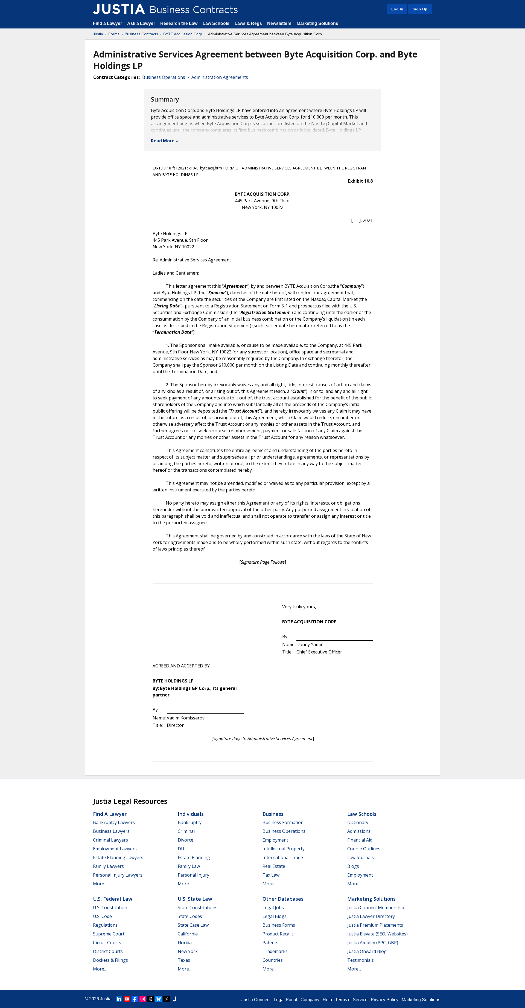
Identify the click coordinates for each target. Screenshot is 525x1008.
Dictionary (357, 822)
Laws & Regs (248, 23)
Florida (185, 943)
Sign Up (420, 9)
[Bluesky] (158, 999)
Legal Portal (285, 999)
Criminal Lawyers (110, 840)
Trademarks (275, 951)
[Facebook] (135, 999)
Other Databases (283, 898)
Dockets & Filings (110, 960)
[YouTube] (127, 999)
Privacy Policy (384, 999)
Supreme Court (108, 934)
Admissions (359, 831)
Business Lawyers (111, 831)
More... (100, 884)
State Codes (190, 916)
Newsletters (279, 23)
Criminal (186, 831)
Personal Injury (193, 875)
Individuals (191, 814)
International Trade (282, 857)
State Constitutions (197, 908)
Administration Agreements (219, 77)
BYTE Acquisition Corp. (183, 34)
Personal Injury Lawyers (117, 875)
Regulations (105, 925)
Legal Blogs (274, 916)
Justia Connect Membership (375, 908)
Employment (275, 840)
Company (310, 999)
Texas (184, 960)
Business (273, 814)
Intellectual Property (283, 849)
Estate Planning (194, 857)
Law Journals (360, 857)
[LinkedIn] (119, 999)
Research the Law (178, 23)
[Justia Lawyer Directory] (174, 999)
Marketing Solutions (317, 23)
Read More (162, 141)
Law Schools (216, 23)
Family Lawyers (108, 866)
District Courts (108, 951)
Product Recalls (278, 934)
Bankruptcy (190, 822)
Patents (270, 943)
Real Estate (273, 866)
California (188, 934)
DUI (182, 849)
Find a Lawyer (107, 23)
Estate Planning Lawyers (118, 857)
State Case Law (193, 925)
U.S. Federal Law (112, 898)
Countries (272, 960)
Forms (113, 34)
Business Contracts (141, 34)
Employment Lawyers (115, 849)
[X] (166, 999)
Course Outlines (363, 849)
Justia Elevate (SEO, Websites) (377, 934)
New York (188, 951)
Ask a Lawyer (141, 23)
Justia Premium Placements (375, 925)
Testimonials (360, 960)
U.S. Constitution (110, 908)
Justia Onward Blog (367, 951)
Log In (397, 9)
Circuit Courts (107, 943)
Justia (98, 34)
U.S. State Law (195, 898)
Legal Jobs (273, 908)
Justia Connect (255, 999)
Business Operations (163, 77)
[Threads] (150, 999)
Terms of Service (351, 999)
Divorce (185, 840)
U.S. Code (102, 916)
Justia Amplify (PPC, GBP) (372, 943)
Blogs (353, 866)
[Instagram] (142, 999)
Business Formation (283, 822)
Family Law (189, 866)
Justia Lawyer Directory (371, 916)
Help (327, 999)
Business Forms (278, 925)
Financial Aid (359, 840)
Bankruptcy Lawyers (114, 822)
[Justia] (119, 9)
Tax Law (270, 875)
